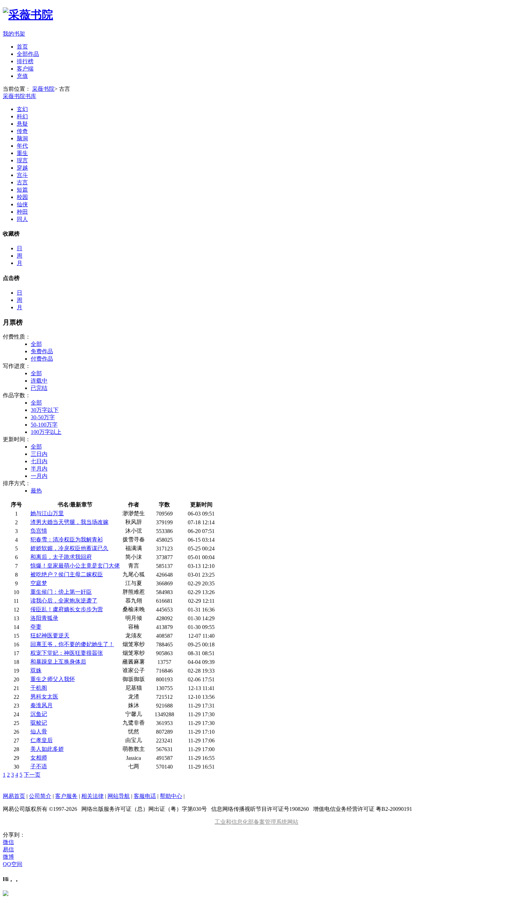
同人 (22, 219)
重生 (22, 153)
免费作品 (42, 351)
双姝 (36, 670)
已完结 (39, 388)
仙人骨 (38, 731)
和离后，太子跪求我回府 (61, 557)
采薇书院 (43, 89)
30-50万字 (43, 417)
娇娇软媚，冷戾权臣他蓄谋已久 (69, 548)
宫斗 (22, 175)
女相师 (38, 758)
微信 (8, 842)
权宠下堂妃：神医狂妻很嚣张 (66, 653)
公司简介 (40, 796)
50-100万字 (44, 425)
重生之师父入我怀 (52, 679)
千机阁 (38, 688)
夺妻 (36, 627)
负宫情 (38, 531)
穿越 (22, 168)
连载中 (39, 381)
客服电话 (145, 796)
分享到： (14, 835)
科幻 (22, 116)
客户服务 (66, 796)
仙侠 (22, 204)
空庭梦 (38, 583)
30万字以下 (45, 410)
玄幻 (22, 109)
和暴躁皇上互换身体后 (58, 662)
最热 (36, 491)
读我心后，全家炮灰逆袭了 (63, 601)
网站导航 (118, 796)
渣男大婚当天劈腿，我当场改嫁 (69, 522)
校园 (22, 197)
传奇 (22, 131)
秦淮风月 (41, 705)
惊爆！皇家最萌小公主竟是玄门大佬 (75, 566)
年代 (22, 146)
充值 (22, 76)
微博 (8, 857)
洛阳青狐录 (44, 618)
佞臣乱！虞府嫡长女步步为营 (66, 609)
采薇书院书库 (19, 96)
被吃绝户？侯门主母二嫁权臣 (66, 574)
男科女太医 (44, 697)
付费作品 (42, 359)
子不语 (38, 766)
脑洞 (22, 138)
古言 (22, 182)
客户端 (25, 69)
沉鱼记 (38, 714)
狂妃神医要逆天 (49, 635)
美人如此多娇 (47, 749)
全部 (36, 344)
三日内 (39, 454)
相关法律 (92, 796)
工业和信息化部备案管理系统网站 (256, 822)
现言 (22, 160)
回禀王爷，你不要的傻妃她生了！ (72, 644)
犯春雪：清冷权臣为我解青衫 (66, 539)
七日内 (39, 461)
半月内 (39, 469)
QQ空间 (12, 864)
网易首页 (14, 796)
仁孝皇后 (41, 740)
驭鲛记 (38, 723)
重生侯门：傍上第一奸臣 (61, 592)
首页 (22, 47)
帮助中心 (171, 796)
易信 (8, 849)
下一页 (32, 775)
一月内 (39, 476)
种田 (22, 212)
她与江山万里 (47, 513)
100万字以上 (46, 432)
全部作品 (28, 54)
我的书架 (14, 34)
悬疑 (22, 124)
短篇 (22, 190)
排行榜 (25, 61)
